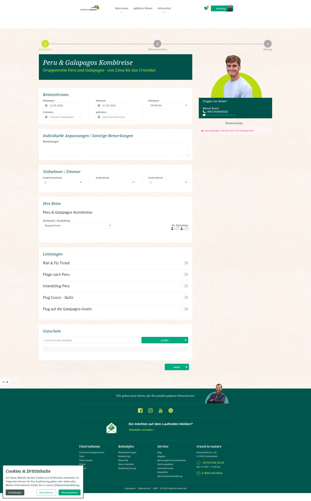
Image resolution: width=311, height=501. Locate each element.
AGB (155, 488)
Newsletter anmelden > (142, 429)
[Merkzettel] (206, 8)
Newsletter (162, 472)
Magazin (161, 456)
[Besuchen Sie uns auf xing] (170, 410)
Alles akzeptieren (69, 492)
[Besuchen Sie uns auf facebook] (140, 410)
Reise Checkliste (126, 464)
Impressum (130, 488)
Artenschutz (164, 8)
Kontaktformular (165, 468)
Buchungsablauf (165, 464)
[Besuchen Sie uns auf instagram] (150, 410)
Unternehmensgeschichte (91, 452)
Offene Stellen (86, 460)
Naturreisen (121, 8)
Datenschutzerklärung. (67, 485)
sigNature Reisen (142, 8)
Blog (159, 452)
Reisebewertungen (127, 452)
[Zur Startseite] (90, 8)
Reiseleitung (124, 456)
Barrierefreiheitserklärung (169, 476)
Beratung (220, 8)
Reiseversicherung (127, 468)
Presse (82, 464)
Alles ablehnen (46, 492)
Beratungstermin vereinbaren (171, 460)
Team (81, 456)
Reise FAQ (123, 460)
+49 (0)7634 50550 (213, 463)
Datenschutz (144, 488)
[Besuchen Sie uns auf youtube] (160, 410)
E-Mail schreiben (212, 473)
